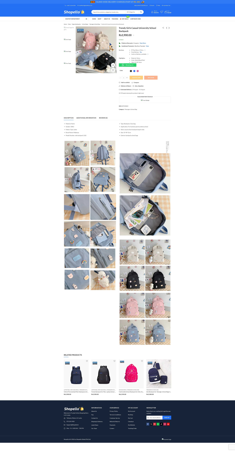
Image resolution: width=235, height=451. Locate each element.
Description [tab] (69, 118)
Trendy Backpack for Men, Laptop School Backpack (78, 392)
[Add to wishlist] (87, 361)
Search (141, 12)
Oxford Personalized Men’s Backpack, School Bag (160, 392)
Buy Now (151, 77)
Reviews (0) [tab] (103, 118)
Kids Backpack (95, 389)
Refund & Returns (115, 421)
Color (121, 70)
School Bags (85, 24)
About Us (94, 411)
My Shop (130, 414)
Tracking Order (132, 428)
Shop (69, 24)
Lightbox (113, 70)
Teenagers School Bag (94, 24)
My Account (131, 411)
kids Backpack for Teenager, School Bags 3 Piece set (133, 392)
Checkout (131, 421)
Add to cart (136, 77)
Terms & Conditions (115, 414)
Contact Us (94, 418)
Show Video (113, 65)
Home (65, 24)
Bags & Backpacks (76, 24)
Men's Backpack (74, 389)
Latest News (94, 425)
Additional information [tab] (86, 118)
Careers (112, 428)
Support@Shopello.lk (72, 425)
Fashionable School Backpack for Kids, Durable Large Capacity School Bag (112, 392)
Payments (112, 425)
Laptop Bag (67, 389)
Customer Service (115, 418)
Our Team (94, 428)
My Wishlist (131, 425)
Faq (92, 414)
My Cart (130, 418)
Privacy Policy (114, 411)
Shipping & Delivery (97, 421)
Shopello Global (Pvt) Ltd (83, 439)
